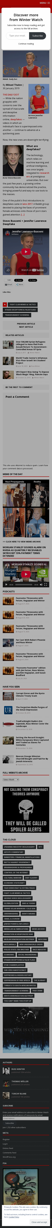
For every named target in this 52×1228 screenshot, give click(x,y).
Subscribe (37, 35)
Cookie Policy (14, 1217)
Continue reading (26, 43)
